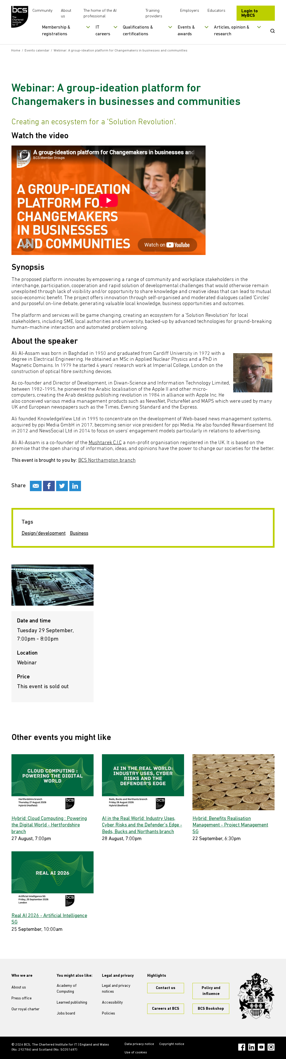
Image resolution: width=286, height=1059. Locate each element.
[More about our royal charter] (256, 996)
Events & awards (186, 30)
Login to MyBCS (249, 13)
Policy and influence (211, 991)
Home (15, 50)
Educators (216, 11)
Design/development (44, 533)
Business (79, 533)
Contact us (165, 988)
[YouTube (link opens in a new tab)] (261, 1047)
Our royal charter (25, 1009)
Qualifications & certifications (138, 30)
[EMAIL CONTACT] (36, 486)
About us (18, 987)
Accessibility (112, 1003)
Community (42, 11)
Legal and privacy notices (116, 989)
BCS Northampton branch (107, 460)
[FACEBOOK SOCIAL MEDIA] (49, 486)
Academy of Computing (67, 989)
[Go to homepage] (19, 17)
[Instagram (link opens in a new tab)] (271, 1047)
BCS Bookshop (211, 1009)
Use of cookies (136, 1052)
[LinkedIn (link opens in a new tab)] (251, 1047)
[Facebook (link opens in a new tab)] (241, 1047)
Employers (189, 11)
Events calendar (37, 50)
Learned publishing (72, 1003)
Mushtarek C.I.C (105, 443)
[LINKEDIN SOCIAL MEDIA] (75, 486)
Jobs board (66, 1013)
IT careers (103, 30)
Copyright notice (171, 1044)
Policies (108, 1013)
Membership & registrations (56, 30)
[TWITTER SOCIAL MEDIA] (62, 486)
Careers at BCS (165, 1009)
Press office (21, 998)
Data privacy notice (139, 1044)
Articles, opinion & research (231, 30)
